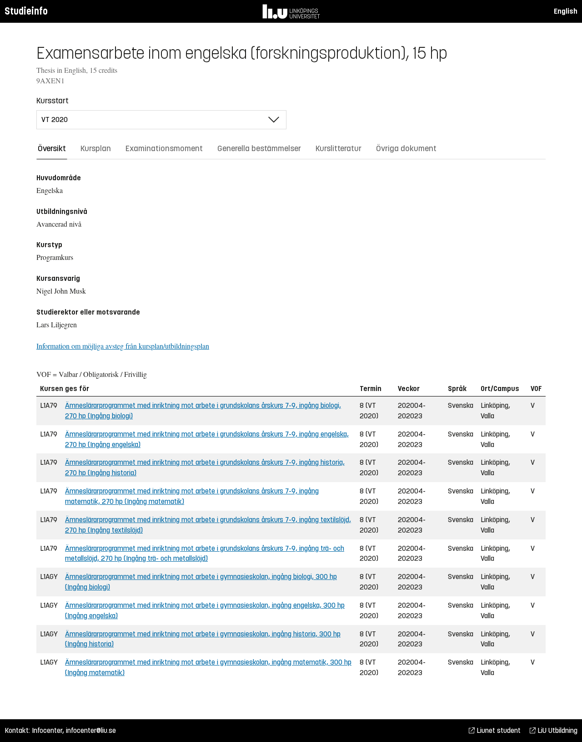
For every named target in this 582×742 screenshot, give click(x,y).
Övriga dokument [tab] (406, 148)
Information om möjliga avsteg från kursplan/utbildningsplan (122, 346)
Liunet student (498, 730)
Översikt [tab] (52, 148)
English (565, 11)
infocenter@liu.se (91, 730)
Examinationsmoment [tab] (164, 148)
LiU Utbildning (556, 730)
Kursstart (52, 101)
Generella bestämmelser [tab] (259, 148)
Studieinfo (26, 11)
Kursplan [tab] (95, 148)
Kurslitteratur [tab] (338, 148)
